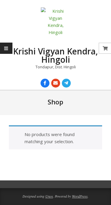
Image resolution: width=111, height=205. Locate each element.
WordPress (80, 196)
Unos (49, 196)
